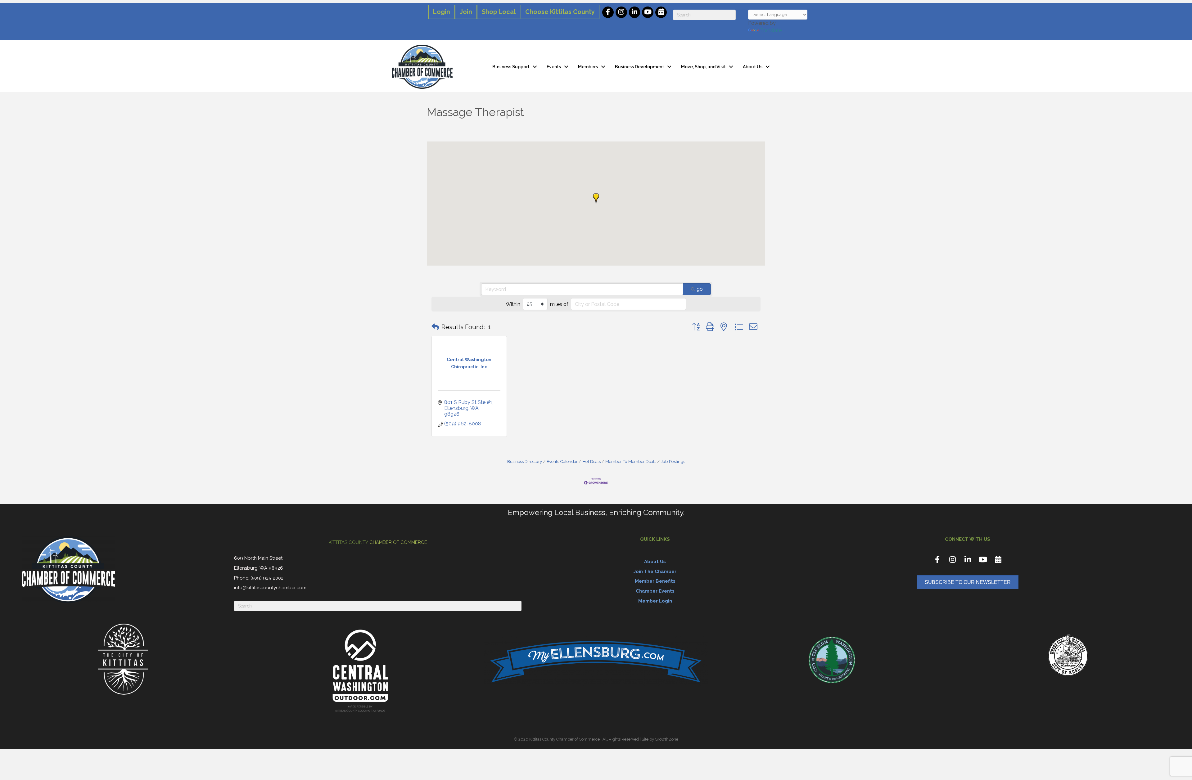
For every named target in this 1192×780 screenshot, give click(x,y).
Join (466, 12)
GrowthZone (666, 739)
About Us (752, 66)
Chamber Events (655, 591)
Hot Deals (591, 461)
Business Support (511, 66)
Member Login (655, 601)
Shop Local (499, 12)
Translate (771, 30)
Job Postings (673, 461)
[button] (596, 198)
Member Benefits (655, 581)
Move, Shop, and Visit (703, 66)
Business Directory (524, 461)
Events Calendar (562, 461)
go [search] (700, 289)
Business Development (639, 66)
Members (588, 66)
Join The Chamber (655, 571)
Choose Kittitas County (560, 12)
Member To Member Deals (630, 461)
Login (441, 12)
